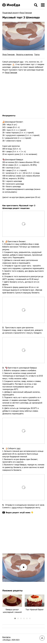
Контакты (6, 637)
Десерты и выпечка (24, 54)
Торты (37, 54)
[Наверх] (42, 638)
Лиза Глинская (8, 54)
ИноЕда (13, 5)
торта (14, 507)
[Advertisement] (23, 94)
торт (21, 62)
